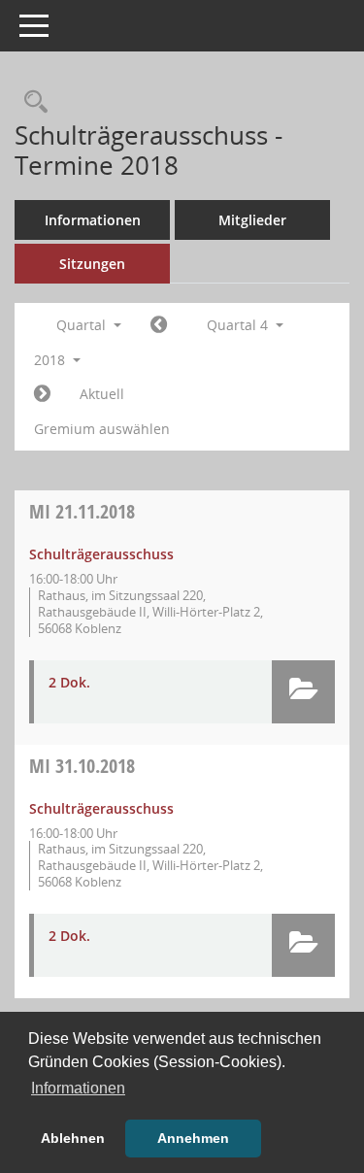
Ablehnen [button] (73, 1138)
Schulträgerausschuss (101, 554)
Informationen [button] (78, 1088)
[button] (303, 691)
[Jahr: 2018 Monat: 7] (159, 325)
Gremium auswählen (102, 428)
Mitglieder (252, 220)
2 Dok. (69, 682)
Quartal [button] (83, 325)
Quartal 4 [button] (239, 325)
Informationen (93, 220)
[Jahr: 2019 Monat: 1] (42, 394)
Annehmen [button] (193, 1138)
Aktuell (102, 394)
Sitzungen (92, 263)
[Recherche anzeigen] (31, 102)
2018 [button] (51, 360)
